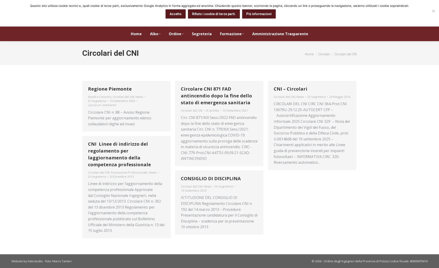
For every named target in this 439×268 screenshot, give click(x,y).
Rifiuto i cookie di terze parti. (214, 14)
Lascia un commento (102, 105)
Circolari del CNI (123, 97)
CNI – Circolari (290, 89)
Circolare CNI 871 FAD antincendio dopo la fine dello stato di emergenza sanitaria (216, 96)
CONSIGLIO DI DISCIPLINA (211, 178)
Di (97, 101)
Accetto (176, 14)
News (139, 97)
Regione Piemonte (110, 89)
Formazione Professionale (129, 172)
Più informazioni (259, 14)
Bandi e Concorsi (99, 97)
